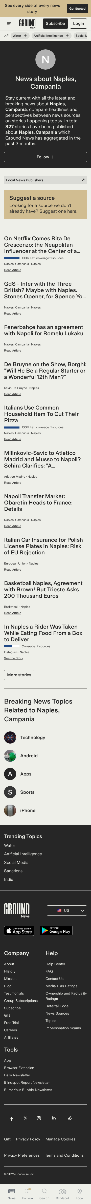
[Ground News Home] (27, 24)
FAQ (49, 971)
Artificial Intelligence (48, 35)
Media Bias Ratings (61, 986)
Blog (8, 986)
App (7, 1060)
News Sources (57, 1013)
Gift (7, 1015)
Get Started (77, 8)
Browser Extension (19, 1068)
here (71, 211)
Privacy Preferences (22, 1155)
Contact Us (54, 979)
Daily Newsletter (17, 1075)
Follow (43, 156)
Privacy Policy (28, 1139)
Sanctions (13, 870)
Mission (10, 979)
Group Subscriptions (21, 1001)
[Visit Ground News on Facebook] (11, 1118)
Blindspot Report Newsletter (27, 1082)
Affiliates (11, 1037)
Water (17, 35)
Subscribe (55, 23)
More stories (19, 674)
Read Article (12, 270)
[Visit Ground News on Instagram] (39, 1118)
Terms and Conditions (64, 1155)
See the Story (13, 658)
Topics (51, 1021)
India (8, 879)
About (9, 964)
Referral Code (57, 1006)
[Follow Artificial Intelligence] (67, 35)
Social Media (16, 862)
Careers (10, 1030)
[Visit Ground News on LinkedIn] (54, 1118)
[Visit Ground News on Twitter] (25, 1118)
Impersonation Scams (63, 1028)
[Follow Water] (25, 35)
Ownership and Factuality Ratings (66, 996)
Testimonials (14, 993)
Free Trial (11, 1023)
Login (78, 23)
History (9, 971)
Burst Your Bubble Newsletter (28, 1090)
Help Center (55, 964)
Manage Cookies (61, 1139)
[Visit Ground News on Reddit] (70, 1118)
